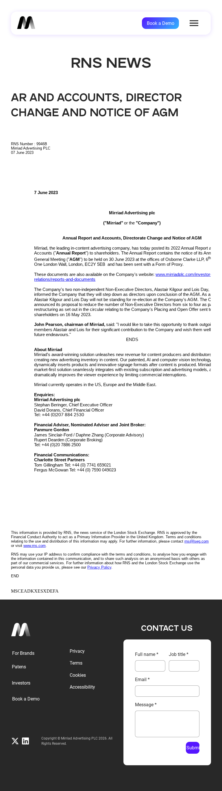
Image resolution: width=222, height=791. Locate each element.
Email (142, 679)
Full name (146, 654)
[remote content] (111, 365)
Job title (178, 654)
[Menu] (194, 23)
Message (146, 704)
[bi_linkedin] (25, 740)
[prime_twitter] (15, 740)
